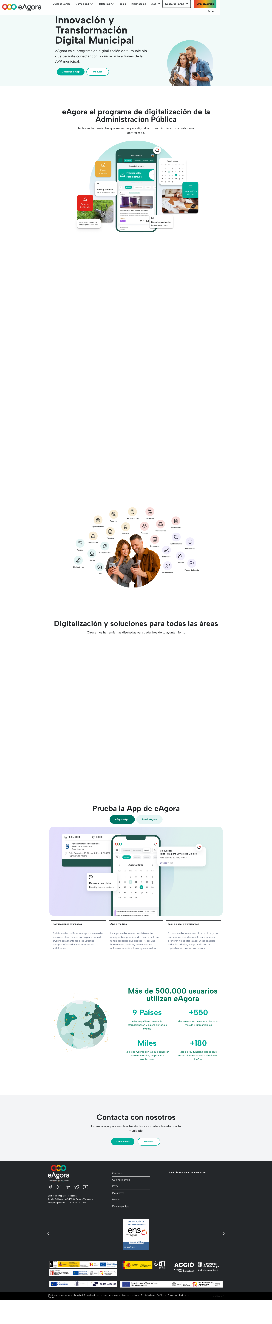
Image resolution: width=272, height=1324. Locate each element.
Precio (122, 3)
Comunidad (82, 3)
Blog (153, 3)
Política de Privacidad (167, 1295)
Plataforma (104, 3)
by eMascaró (218, 1296)
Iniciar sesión (138, 3)
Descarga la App (174, 3)
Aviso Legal (150, 1295)
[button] (48, 1234)
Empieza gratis (205, 3)
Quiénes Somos (62, 3)
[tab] (122, 819)
